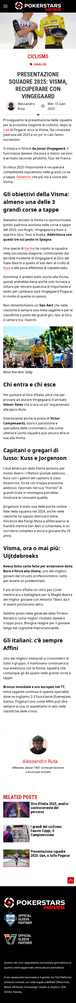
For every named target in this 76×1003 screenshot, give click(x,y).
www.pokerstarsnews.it (25, 977)
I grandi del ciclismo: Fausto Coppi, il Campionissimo (46, 830)
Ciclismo (38, 57)
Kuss (7, 268)
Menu (7, 6)
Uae (6, 130)
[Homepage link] (38, 6)
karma (30, 248)
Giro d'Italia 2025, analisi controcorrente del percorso (50, 808)
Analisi (40, 64)
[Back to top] (70, 880)
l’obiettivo (24, 177)
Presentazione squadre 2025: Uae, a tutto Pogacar (50, 853)
